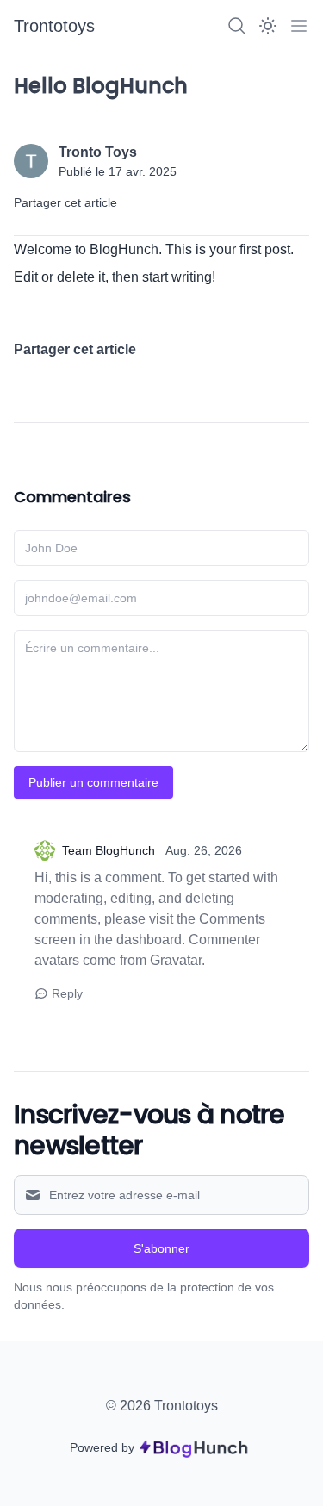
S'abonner (161, 1248)
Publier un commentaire (93, 782)
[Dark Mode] (268, 26)
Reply (67, 993)
